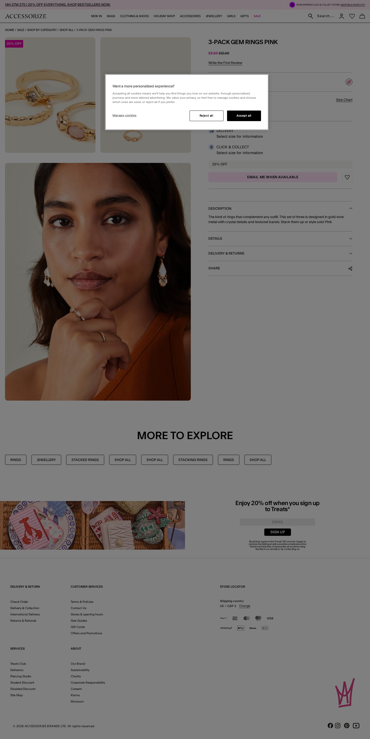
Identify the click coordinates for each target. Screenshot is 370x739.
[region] (187, 102)
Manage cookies (125, 115)
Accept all (244, 115)
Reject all (206, 115)
